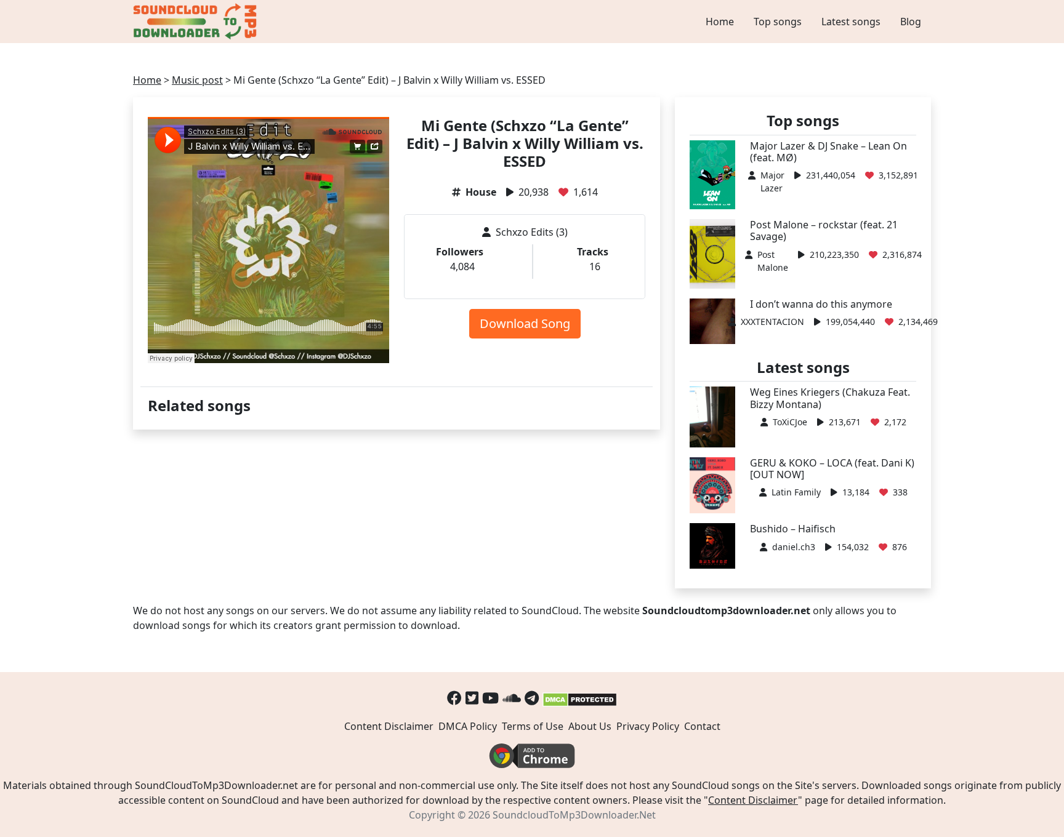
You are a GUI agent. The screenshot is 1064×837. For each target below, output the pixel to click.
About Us (589, 726)
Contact (702, 726)
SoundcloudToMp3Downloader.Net (574, 815)
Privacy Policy (647, 726)
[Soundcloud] (511, 697)
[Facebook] (454, 697)
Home (720, 21)
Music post (197, 80)
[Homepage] (196, 21)
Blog (910, 21)
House (480, 192)
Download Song (525, 323)
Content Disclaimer (388, 726)
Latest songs (851, 21)
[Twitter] (471, 697)
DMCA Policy (467, 726)
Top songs (778, 21)
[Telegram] (532, 697)
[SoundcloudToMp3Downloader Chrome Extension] (532, 755)
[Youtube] (490, 697)
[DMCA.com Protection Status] (579, 697)
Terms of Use (532, 726)
